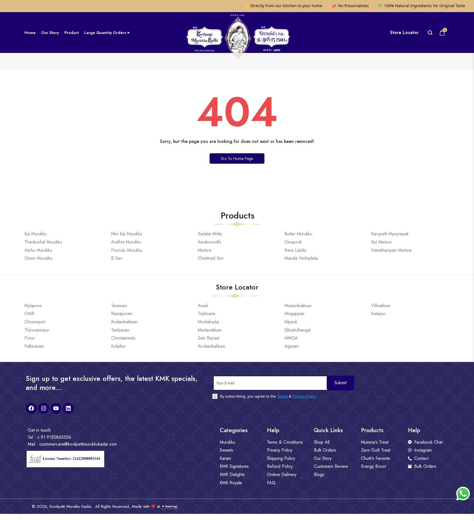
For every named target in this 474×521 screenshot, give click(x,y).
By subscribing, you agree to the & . (268, 396)
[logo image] (237, 32)
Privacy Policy (304, 396)
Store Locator (404, 32)
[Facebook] (31, 408)
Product (71, 33)
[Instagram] (43, 408)
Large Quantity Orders (105, 33)
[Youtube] (55, 408)
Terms (282, 396)
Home (30, 33)
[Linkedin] (68, 408)
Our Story (50, 33)
